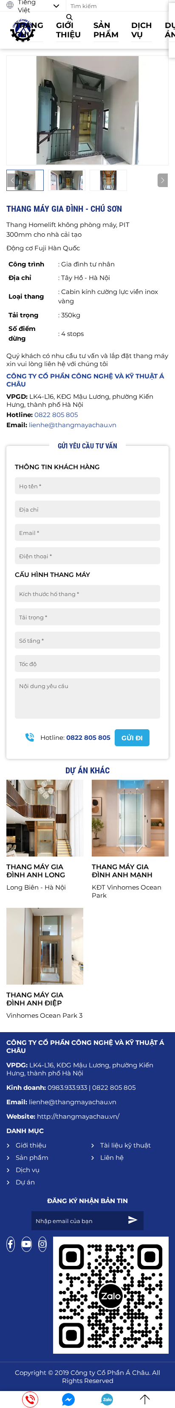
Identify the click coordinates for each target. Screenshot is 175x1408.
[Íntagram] (42, 1244)
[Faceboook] (10, 1244)
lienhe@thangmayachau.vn (71, 425)
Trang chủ (29, 30)
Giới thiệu (68, 30)
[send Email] (133, 1220)
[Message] (68, 1399)
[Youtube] (26, 1244)
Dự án (24, 1182)
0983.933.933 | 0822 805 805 (91, 1087)
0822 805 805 (55, 415)
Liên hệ (111, 1157)
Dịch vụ (141, 30)
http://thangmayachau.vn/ (78, 1116)
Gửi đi (132, 738)
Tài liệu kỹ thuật (125, 1145)
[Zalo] (107, 1399)
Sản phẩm (106, 30)
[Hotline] (30, 1399)
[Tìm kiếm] (71, 17)
